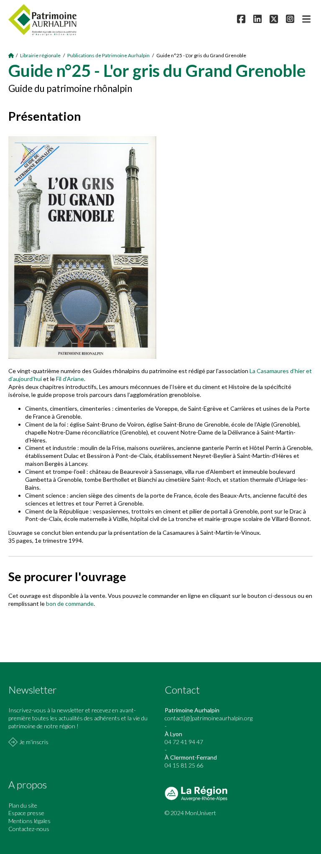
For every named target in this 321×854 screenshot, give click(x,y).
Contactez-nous (28, 828)
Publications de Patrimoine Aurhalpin (108, 55)
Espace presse (26, 812)
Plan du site (22, 805)
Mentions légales (29, 820)
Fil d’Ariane (70, 378)
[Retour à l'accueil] (11, 55)
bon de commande (70, 603)
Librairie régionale (40, 55)
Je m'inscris (33, 741)
